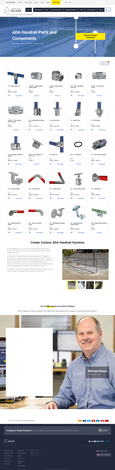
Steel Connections (56, 10)
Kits (28, 10)
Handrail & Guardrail (70, 10)
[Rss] (80, 421)
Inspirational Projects (9, 450)
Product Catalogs (21, 465)
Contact (42, 2)
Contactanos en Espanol (21, 462)
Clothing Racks (91, 10)
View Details (18, 95)
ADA (81, 10)
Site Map (20, 455)
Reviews (48, 2)
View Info (36, 95)
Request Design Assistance (90, 36)
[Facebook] (84, 421)
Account (36, 2)
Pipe (47, 10)
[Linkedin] (98, 421)
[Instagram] (102, 421)
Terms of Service (8, 461)
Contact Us (20, 458)
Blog (100, 10)
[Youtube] (93, 421)
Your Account (7, 458)
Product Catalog (28, 2)
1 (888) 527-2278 (68, 2)
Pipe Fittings (38, 10)
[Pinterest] (107, 421)
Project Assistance (8, 455)
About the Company (8, 453)
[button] (72, 285)
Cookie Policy (7, 463)
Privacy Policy (21, 450)
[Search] (107, 2)
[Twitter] (89, 421)
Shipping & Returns (22, 453)
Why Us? (20, 2)
